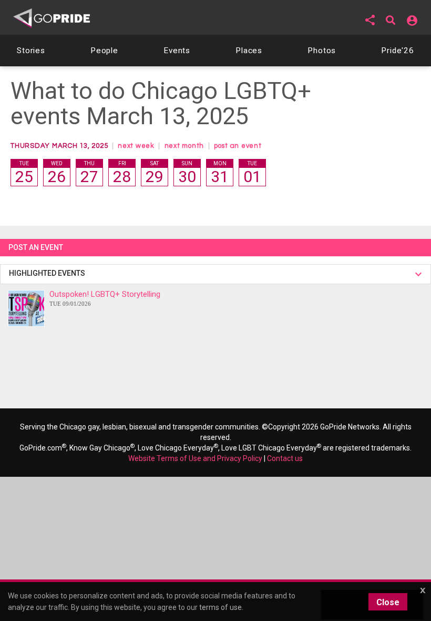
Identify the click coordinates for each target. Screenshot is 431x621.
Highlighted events (48, 273)
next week (136, 145)
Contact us (285, 458)
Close (387, 602)
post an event (238, 145)
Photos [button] (321, 50)
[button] (370, 20)
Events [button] (176, 50)
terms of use (220, 607)
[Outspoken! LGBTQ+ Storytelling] (26, 308)
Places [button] (248, 50)
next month (184, 145)
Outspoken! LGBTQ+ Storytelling (104, 298)
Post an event (36, 247)
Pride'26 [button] (397, 50)
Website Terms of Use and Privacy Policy (195, 458)
